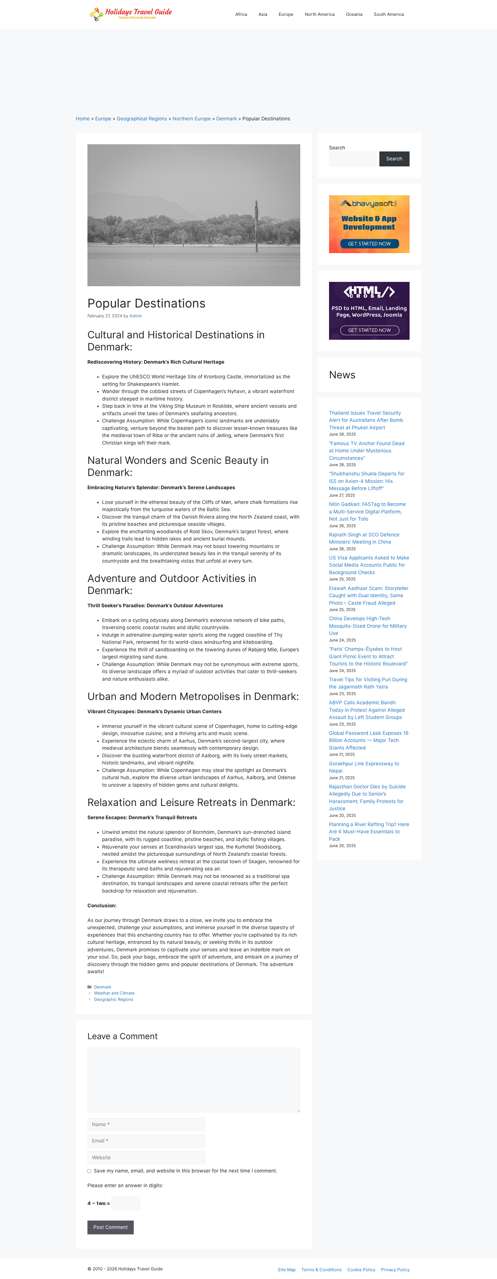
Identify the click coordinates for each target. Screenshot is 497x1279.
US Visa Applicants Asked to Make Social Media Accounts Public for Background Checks (369, 565)
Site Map (287, 1269)
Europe (286, 14)
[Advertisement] (248, 72)
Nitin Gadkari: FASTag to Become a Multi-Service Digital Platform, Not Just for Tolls (367, 511)
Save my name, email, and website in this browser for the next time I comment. (185, 1171)
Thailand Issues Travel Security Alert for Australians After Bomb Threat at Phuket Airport (366, 420)
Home (83, 119)
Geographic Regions (113, 999)
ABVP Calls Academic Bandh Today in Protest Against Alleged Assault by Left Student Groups (367, 710)
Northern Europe (192, 119)
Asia (263, 14)
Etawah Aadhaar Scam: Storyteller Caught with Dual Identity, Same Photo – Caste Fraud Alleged (368, 595)
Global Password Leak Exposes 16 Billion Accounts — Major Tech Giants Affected (369, 740)
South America (389, 14)
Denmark (226, 119)
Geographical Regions (142, 119)
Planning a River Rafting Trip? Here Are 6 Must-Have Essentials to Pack (369, 831)
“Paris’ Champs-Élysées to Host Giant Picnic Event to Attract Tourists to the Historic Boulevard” (368, 656)
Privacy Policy (395, 1269)
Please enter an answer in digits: (125, 1185)
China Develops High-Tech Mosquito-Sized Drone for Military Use (368, 626)
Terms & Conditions (321, 1269)
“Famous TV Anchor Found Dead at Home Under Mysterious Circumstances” (367, 451)
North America (319, 14)
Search (337, 148)
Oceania (354, 14)
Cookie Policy (361, 1269)
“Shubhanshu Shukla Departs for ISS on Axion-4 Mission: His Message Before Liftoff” (366, 481)
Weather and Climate (114, 992)
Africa (241, 14)
